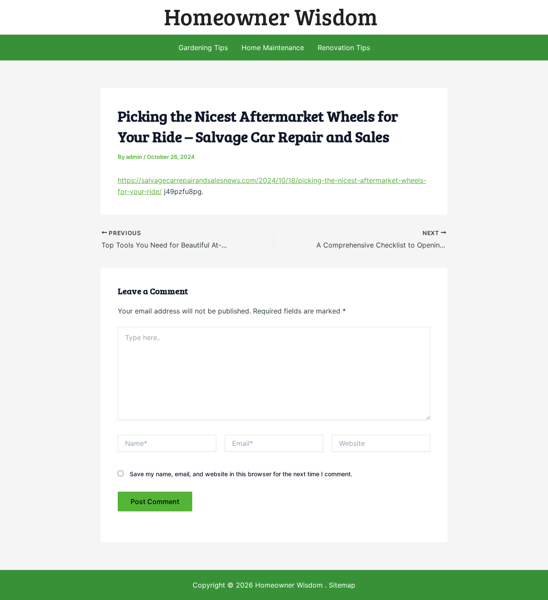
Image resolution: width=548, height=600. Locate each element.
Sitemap (342, 585)
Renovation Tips (344, 47)
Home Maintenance (272, 47)
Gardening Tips (203, 47)
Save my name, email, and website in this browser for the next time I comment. (241, 474)
